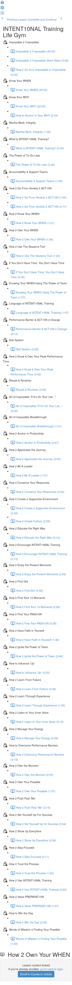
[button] (2, 3)
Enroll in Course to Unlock (36, 974)
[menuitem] (2, 9)
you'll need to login (51, 969)
